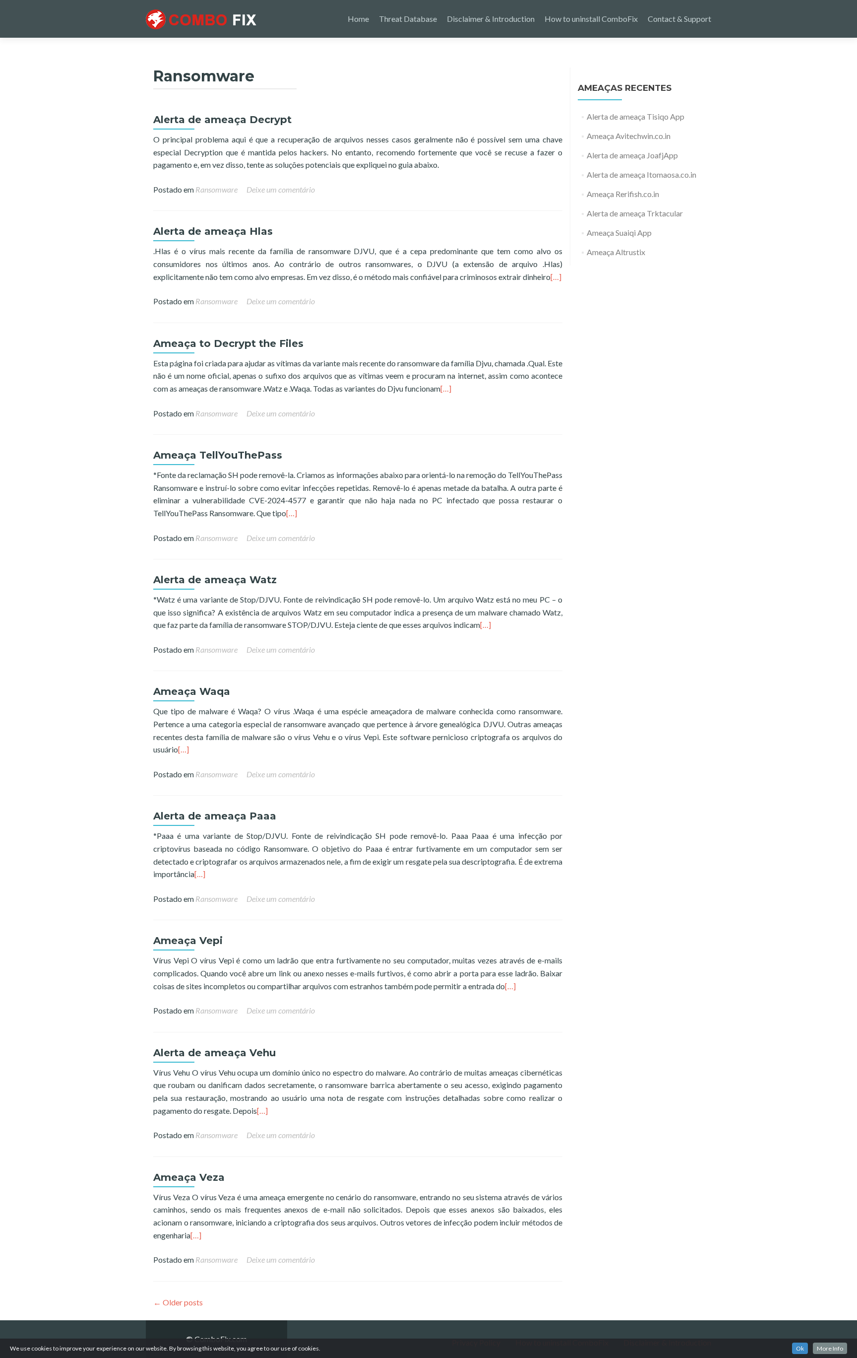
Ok (800, 1348)
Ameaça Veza (189, 1177)
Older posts (178, 1302)
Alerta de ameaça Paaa (214, 816)
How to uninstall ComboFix (591, 18)
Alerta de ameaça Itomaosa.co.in (641, 174)
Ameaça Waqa (191, 691)
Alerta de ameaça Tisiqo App (635, 116)
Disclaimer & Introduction (491, 18)
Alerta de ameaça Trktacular (635, 213)
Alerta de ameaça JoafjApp (632, 155)
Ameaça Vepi (188, 941)
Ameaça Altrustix (616, 252)
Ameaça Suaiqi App (619, 232)
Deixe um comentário (280, 189)
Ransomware (216, 189)
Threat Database (408, 18)
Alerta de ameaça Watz (215, 580)
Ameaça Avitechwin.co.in (629, 135)
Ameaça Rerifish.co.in (623, 194)
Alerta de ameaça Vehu (214, 1053)
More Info (830, 1348)
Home (358, 18)
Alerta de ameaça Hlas (213, 231)
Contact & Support (679, 18)
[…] (556, 276)
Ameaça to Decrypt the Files (228, 343)
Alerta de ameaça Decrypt (222, 120)
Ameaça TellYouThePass (217, 455)
